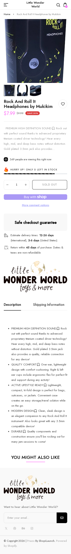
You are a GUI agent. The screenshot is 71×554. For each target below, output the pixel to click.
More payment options (35, 205)
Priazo (31, 541)
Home (7, 14)
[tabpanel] (10, 90)
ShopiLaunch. (47, 541)
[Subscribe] (62, 517)
